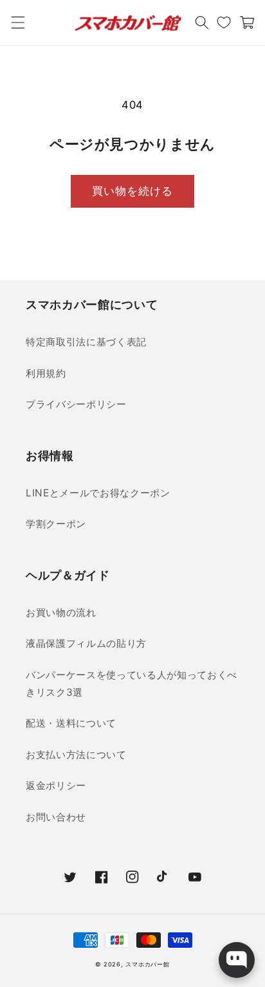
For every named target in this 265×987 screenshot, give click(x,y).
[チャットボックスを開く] (237, 960)
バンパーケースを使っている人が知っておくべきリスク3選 (131, 683)
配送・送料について (71, 723)
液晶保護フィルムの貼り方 (86, 643)
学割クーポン (56, 524)
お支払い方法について (76, 754)
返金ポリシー (56, 785)
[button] (17, 22)
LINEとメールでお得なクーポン (98, 493)
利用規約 (46, 373)
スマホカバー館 (147, 964)
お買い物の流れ (61, 612)
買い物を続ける (133, 191)
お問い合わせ (56, 817)
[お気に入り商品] (223, 22)
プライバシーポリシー (76, 404)
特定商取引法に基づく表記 (86, 342)
